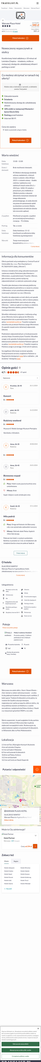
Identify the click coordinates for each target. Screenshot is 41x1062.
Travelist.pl (4, 8)
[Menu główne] (37, 3)
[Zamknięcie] (38, 1028)
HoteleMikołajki (25, 883)
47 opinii (15, 31)
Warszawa (26, 8)
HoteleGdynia (8, 883)
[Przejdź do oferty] (35, 846)
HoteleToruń (24, 880)
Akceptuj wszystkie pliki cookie (20, 1050)
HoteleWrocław (25, 868)
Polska (11, 8)
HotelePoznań (8, 877)
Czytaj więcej (35, 246)
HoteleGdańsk (24, 871)
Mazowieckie (18, 8)
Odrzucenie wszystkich (20, 1044)
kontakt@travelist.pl (14, 322)
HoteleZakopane (9, 868)
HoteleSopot (8, 874)
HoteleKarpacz (25, 874)
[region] (20, 15)
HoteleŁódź (7, 880)
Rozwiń (9, 889)
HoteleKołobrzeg (25, 877)
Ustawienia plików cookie (20, 1056)
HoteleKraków (8, 871)
